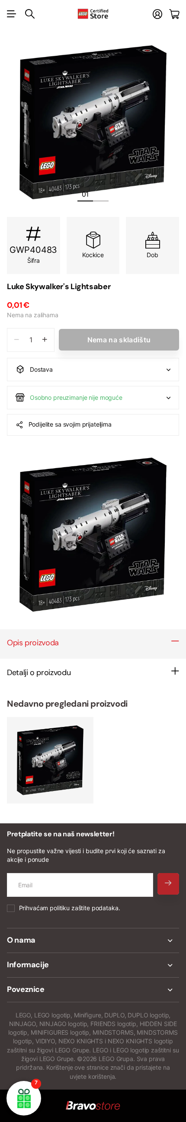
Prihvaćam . (69, 908)
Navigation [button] (11, 13)
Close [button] (93, 940)
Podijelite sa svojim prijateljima (70, 424)
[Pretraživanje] (30, 13)
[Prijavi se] (157, 14)
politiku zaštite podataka (84, 908)
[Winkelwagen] (174, 14)
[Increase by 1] (45, 340)
